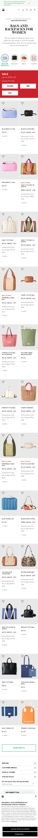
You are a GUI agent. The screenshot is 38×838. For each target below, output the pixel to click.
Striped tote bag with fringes (8, 353)
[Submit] (33, 783)
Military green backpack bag (26, 353)
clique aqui (14, 821)
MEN (28, 86)
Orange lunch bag (28, 728)
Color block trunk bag (7, 573)
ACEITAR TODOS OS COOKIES (20, 829)
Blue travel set (8, 519)
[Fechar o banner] (35, 796)
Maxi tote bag (7, 240)
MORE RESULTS (19, 748)
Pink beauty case (8, 182)
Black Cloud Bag (27, 129)
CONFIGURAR (19, 834)
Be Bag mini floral (28, 519)
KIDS (10, 93)
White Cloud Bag (28, 464)
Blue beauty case (8, 129)
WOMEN (10, 86)
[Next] (29, 3)
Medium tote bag (8, 408)
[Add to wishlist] (3, 103)
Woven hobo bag (27, 572)
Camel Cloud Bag (28, 295)
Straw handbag (27, 408)
